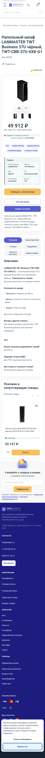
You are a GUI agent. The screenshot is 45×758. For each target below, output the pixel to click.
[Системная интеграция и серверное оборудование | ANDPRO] (16, 5)
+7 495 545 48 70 (8, 549)
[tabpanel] (22, 316)
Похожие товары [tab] (11, 394)
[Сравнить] (36, 406)
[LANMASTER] (36, 71)
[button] (5, 5)
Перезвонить (8, 563)
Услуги (5, 650)
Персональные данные (11, 669)
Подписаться (22, 489)
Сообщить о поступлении (22, 192)
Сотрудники (7, 630)
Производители (8, 679)
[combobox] (22, 12)
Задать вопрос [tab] (32, 253)
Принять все (22, 747)
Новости (5, 625)
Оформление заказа (10, 663)
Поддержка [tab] (32, 247)
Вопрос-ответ (7, 674)
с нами (21, 520)
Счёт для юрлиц (22, 202)
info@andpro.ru (8, 542)
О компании (7, 620)
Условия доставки (9, 591)
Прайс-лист (6, 684)
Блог (4, 615)
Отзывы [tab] (13, 247)
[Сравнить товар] (19, 108)
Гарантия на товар (9, 597)
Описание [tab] (13, 240)
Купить (26, 452)
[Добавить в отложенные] (26, 108)
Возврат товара (8, 603)
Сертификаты (7, 578)
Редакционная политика (12, 635)
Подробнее (8, 733)
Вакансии (6, 640)
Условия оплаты (9, 584)
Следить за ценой (22, 209)
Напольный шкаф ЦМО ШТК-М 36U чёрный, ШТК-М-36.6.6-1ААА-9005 (20, 429)
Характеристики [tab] (32, 240)
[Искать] (40, 12)
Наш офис (6, 645)
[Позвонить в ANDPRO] (29, 5)
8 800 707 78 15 (8, 556)
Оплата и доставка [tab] (13, 253)
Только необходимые (22, 739)
